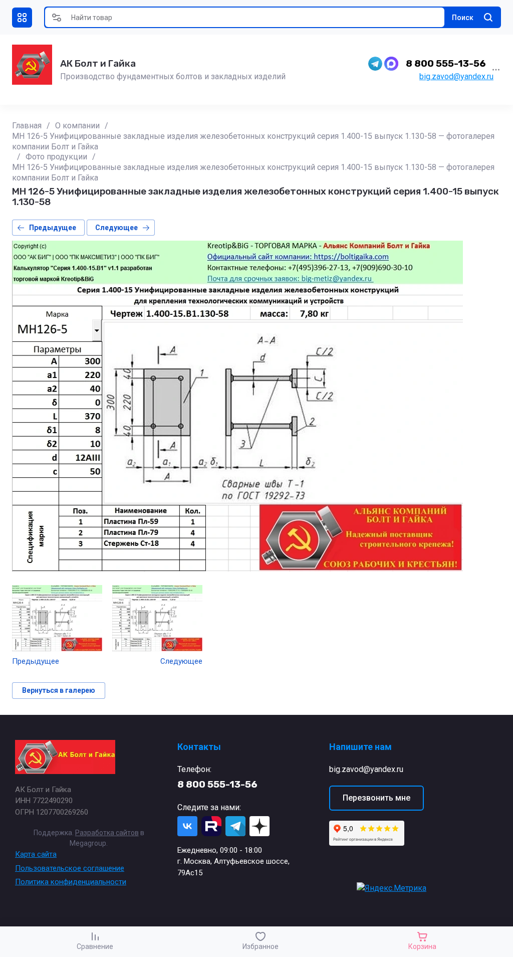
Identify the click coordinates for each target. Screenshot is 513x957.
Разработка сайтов (107, 833)
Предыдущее (52, 228)
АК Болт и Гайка (98, 63)
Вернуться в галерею (58, 690)
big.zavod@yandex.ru (456, 76)
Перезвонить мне (376, 798)
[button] (22, 18)
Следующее (116, 228)
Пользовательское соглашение (69, 868)
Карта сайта (36, 854)
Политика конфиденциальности (70, 881)
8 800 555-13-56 (446, 63)
